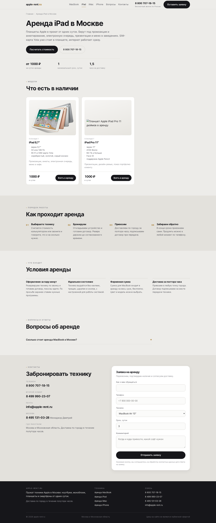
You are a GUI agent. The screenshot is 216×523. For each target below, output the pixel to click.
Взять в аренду (65, 178)
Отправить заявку (151, 455)
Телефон (120, 395)
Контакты (123, 4)
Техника (119, 408)
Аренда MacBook (102, 492)
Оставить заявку (176, 4)
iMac (91, 4)
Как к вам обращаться (126, 382)
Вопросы (111, 4)
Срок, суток (121, 420)
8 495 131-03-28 (37, 417)
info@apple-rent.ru (39, 407)
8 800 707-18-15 (148, 4)
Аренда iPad (100, 497)
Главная (29, 14)
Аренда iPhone (101, 505)
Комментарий (122, 433)
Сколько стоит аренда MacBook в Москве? (51, 339)
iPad (84, 4)
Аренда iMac (100, 501)
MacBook (74, 4)
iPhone (99, 4)
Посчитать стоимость (42, 49)
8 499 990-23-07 (38, 396)
